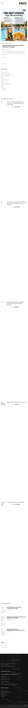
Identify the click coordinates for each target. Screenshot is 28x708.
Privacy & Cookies (4, 691)
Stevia (2, 85)
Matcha (2, 81)
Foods (2, 77)
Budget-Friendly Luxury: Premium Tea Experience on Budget (16, 617)
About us (2, 696)
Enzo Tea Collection (7, 43)
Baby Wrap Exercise (5, 72)
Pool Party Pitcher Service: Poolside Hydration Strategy (13, 46)
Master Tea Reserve (5, 80)
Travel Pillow (3, 88)
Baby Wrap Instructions (5, 73)
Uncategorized (4, 89)
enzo (3, 49)
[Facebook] (1, 667)
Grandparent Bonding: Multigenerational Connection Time (16, 630)
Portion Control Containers (6, 84)
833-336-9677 (5, 665)
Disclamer (3, 693)
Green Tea (3, 78)
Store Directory (4, 695)
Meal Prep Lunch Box (5, 82)
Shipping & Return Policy (6, 692)
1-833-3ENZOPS (5, 674)
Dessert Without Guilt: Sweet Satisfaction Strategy (14, 608)
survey (2, 86)
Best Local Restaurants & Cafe (7, 74)
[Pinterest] (6, 667)
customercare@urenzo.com (8, 666)
